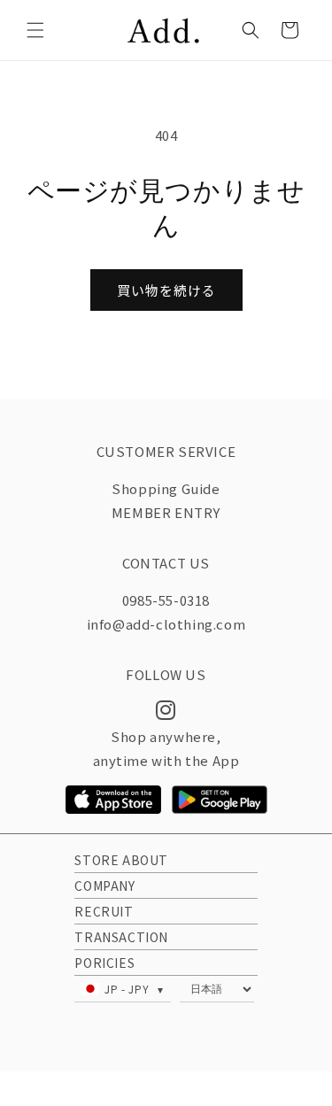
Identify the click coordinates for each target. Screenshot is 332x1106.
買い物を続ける (166, 290)
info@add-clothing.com (166, 624)
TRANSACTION (121, 937)
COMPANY (104, 885)
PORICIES (104, 962)
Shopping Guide (166, 488)
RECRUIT (103, 911)
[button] (35, 30)
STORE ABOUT (121, 860)
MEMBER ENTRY (166, 512)
